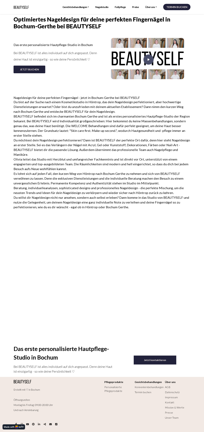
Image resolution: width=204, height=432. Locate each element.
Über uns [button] (150, 6)
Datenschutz (172, 392)
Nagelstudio (101, 6)
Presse (169, 412)
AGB (167, 387)
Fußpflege (120, 6)
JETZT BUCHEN (29, 69)
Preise (135, 6)
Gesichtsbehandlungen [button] (74, 6)
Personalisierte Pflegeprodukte (113, 389)
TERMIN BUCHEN (176, 6)
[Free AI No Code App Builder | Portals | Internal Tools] (14, 426)
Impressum (171, 397)
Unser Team (171, 417)
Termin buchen (143, 392)
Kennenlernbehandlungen (149, 387)
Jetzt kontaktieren (155, 359)
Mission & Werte (174, 407)
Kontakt (169, 402)
